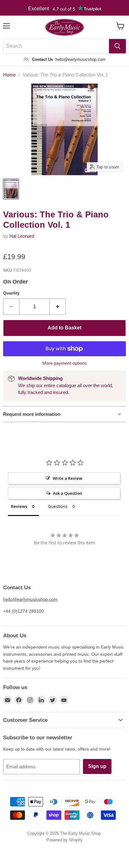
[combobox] (56, 46)
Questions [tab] (58, 506)
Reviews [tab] (19, 506)
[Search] (117, 46)
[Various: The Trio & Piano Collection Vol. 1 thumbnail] (10, 189)
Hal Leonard (21, 236)
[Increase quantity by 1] (58, 307)
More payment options (64, 363)
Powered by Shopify (64, 840)
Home (9, 74)
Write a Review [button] (67, 478)
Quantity (11, 293)
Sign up (97, 766)
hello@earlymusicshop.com (30, 599)
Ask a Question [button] (67, 493)
